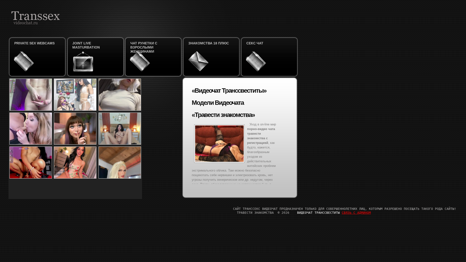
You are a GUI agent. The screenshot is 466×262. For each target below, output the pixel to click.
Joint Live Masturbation (86, 45)
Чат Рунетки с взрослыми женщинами (143, 47)
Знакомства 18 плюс (208, 43)
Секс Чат (254, 43)
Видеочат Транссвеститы (318, 212)
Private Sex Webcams (34, 43)
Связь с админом (356, 212)
